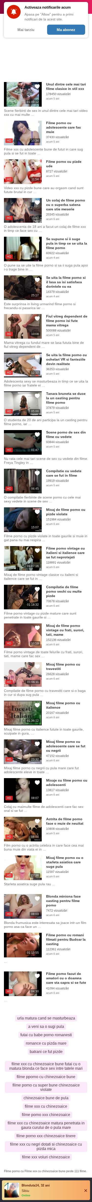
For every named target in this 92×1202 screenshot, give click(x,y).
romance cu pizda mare (46, 1043)
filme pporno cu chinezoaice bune (46, 1077)
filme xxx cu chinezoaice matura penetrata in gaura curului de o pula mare (46, 1125)
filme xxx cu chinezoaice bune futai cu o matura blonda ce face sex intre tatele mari (46, 1066)
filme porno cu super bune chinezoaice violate (46, 1087)
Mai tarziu (25, 30)
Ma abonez (66, 30)
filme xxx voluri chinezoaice (46, 1157)
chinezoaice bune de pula (46, 1098)
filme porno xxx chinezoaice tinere (46, 1136)
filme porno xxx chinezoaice (46, 1115)
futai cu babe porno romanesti (46, 1035)
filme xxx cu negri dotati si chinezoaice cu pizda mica (46, 1146)
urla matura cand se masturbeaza (46, 1018)
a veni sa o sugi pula (46, 1026)
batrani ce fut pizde (46, 1052)
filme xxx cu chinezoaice (46, 1106)
